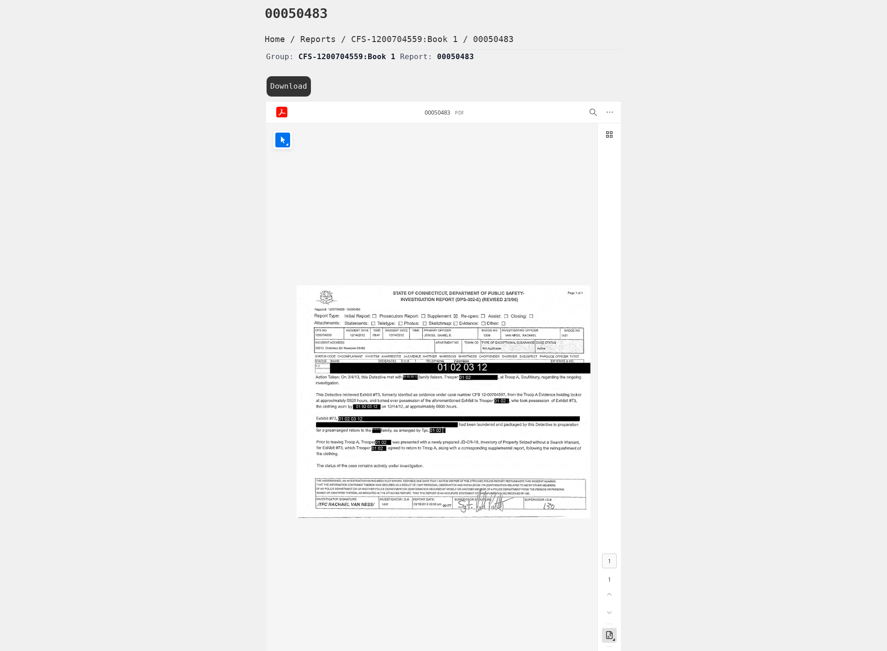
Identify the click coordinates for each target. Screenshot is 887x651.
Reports (318, 39)
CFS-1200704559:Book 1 (404, 39)
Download (288, 86)
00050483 (493, 39)
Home (275, 39)
